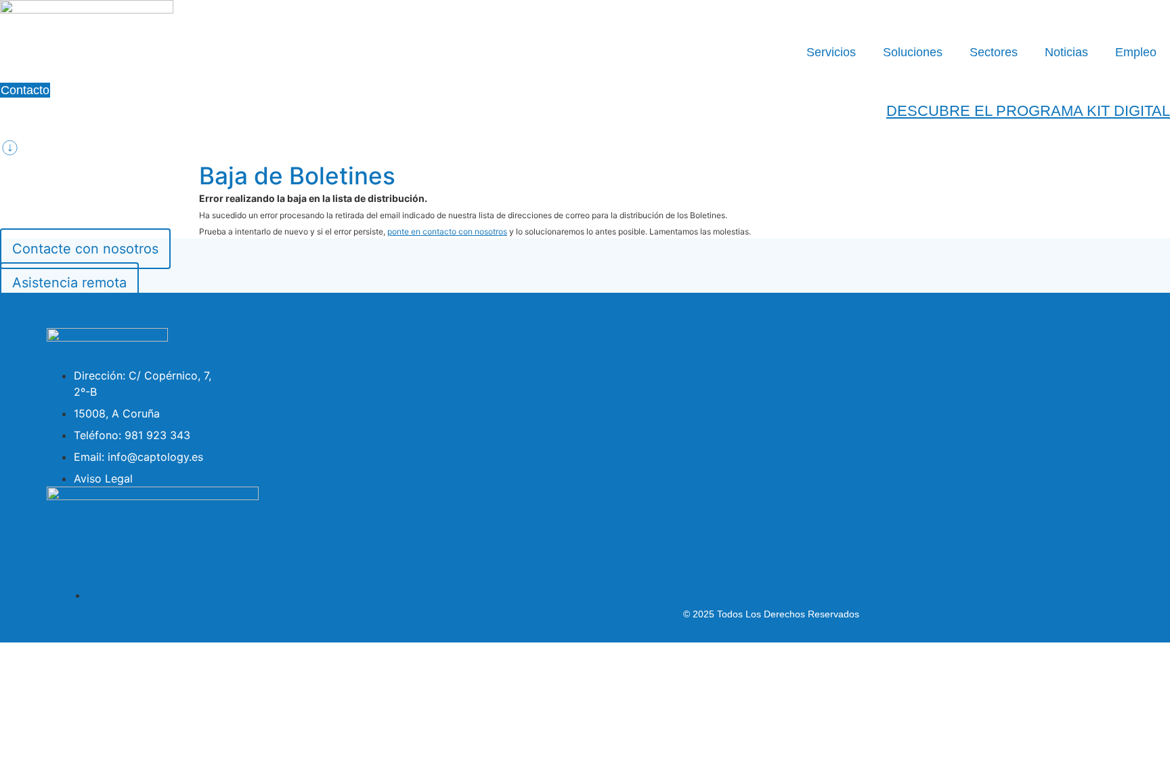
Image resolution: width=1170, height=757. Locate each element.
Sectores (994, 52)
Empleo (1135, 52)
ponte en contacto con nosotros (447, 231)
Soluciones (912, 52)
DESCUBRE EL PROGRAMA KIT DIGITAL (1028, 110)
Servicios (831, 52)
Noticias (1066, 52)
